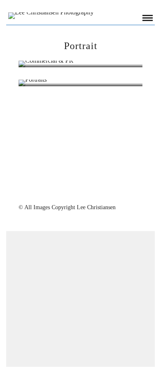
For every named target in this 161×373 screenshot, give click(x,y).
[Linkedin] (86, 193)
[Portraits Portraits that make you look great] (80, 83)
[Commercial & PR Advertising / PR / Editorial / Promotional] (80, 64)
